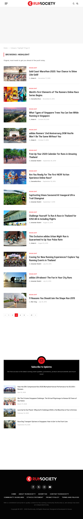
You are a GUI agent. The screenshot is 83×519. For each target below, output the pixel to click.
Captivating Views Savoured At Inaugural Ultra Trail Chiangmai (52, 197)
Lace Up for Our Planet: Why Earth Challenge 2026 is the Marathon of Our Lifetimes (47, 410)
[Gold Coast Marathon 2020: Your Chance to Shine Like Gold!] (15, 73)
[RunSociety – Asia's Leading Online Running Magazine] (41, 3)
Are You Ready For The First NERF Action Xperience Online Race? (49, 176)
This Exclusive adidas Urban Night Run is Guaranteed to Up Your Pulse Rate (49, 238)
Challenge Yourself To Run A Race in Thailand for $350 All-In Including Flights (52, 217)
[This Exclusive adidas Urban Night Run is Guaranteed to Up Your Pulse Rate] (15, 238)
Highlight (33, 68)
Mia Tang (34, 302)
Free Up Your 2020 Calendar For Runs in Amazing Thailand (53, 155)
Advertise (42, 494)
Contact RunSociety (59, 494)
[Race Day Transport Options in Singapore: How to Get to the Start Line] (10, 424)
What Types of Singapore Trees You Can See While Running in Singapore (54, 114)
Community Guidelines (14, 497)
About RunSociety (27, 494)
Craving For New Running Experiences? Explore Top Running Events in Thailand (54, 259)
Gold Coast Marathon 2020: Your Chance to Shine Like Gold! (53, 73)
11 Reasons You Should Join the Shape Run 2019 (52, 298)
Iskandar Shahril (36, 161)
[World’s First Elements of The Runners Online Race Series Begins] (15, 94)
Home (13, 494)
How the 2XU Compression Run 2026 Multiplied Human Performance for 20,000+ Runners (46, 388)
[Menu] (6, 3)
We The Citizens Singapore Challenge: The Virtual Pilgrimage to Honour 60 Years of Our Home (47, 399)
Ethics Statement (35, 497)
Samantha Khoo (36, 99)
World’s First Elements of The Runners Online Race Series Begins (54, 94)
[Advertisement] (41, 25)
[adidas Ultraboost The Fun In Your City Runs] (15, 279)
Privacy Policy (52, 497)
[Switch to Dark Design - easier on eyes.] (73, 4)
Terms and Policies (70, 497)
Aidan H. (33, 78)
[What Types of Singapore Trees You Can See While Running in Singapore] (15, 114)
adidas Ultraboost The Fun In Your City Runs (50, 277)
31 (31, 315)
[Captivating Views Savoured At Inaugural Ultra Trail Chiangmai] (15, 197)
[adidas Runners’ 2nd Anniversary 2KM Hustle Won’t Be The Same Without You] (15, 135)
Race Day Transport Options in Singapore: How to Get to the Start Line (43, 421)
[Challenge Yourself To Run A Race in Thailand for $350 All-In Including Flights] (15, 218)
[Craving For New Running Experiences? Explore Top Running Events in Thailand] (15, 259)
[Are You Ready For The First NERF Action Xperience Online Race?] (15, 176)
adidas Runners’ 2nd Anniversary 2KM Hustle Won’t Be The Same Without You (51, 135)
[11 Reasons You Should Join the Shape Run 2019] (15, 300)
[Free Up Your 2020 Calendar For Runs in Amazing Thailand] (15, 156)
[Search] (77, 3)
